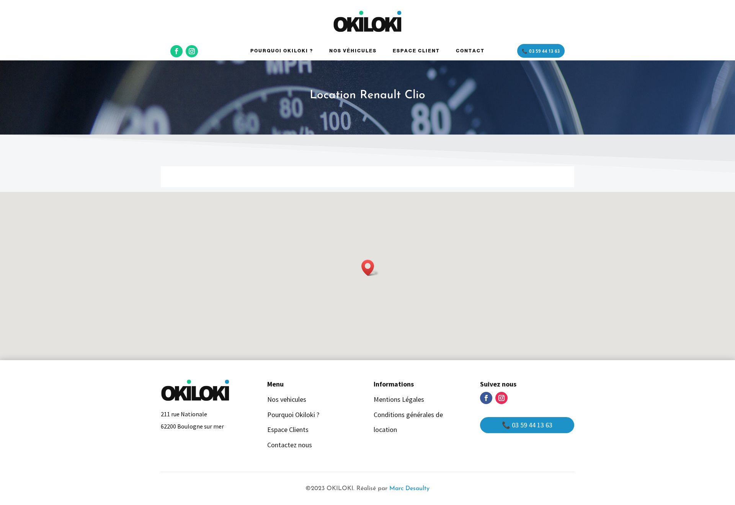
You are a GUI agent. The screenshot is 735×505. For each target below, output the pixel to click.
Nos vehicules (286, 399)
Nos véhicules (353, 51)
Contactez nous (289, 444)
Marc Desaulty (409, 489)
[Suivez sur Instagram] (192, 51)
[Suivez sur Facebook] (176, 51)
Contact (470, 51)
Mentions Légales (399, 399)
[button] (370, 268)
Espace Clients (288, 429)
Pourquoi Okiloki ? (281, 51)
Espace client (416, 51)
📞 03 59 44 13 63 (541, 51)
